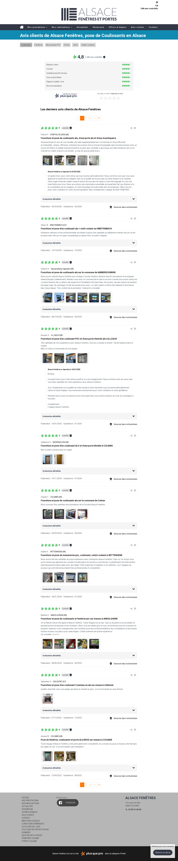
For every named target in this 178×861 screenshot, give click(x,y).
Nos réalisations (61, 27)
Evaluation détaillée (52, 199)
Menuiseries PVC (53, 45)
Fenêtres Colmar (30, 838)
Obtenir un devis (162, 852)
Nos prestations (37, 27)
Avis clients (137, 27)
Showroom (98, 27)
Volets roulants (88, 45)
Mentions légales (31, 821)
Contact (153, 27)
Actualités (82, 27)
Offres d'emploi (117, 27)
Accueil (21, 27)
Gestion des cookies (32, 835)
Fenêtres (39, 45)
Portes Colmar (29, 841)
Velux (75, 45)
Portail (123, 853)
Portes (67, 45)
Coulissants (26, 45)
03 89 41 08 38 (134, 809)
